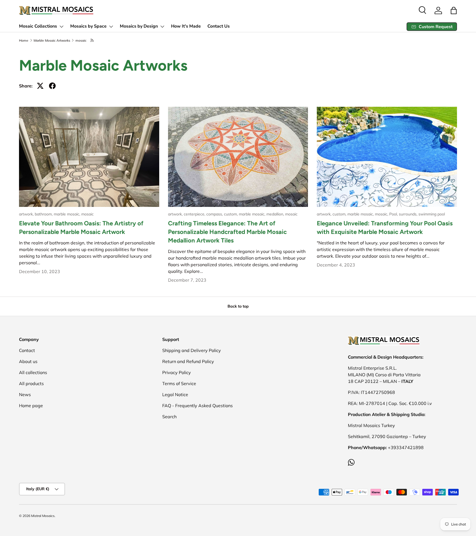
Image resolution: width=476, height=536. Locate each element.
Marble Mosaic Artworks (52, 40)
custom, (231, 214)
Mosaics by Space (88, 26)
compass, (215, 214)
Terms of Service (179, 383)
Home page (31, 405)
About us (28, 361)
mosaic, (382, 214)
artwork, (27, 214)
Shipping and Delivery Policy (191, 350)
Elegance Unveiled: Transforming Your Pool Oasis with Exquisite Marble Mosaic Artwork (385, 228)
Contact (27, 350)
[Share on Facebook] (52, 86)
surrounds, (408, 214)
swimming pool (431, 214)
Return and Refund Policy (188, 361)
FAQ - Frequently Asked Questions (197, 405)
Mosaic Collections (38, 26)
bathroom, (44, 214)
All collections (33, 372)
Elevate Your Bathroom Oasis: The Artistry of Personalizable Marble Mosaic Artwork (81, 228)
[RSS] (92, 40)
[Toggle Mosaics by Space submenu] (111, 26)
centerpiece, (195, 214)
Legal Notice (175, 394)
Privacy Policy (176, 372)
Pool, (394, 214)
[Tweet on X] (40, 86)
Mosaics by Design (139, 26)
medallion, (275, 214)
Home (23, 40)
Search (169, 416)
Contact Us (218, 26)
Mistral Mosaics (43, 516)
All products (31, 383)
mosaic (80, 40)
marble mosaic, (67, 214)
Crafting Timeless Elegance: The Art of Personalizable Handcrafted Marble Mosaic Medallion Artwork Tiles (227, 232)
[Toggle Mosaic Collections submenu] (61, 26)
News (25, 394)
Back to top (238, 306)
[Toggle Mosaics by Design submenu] (162, 26)
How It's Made (186, 26)
